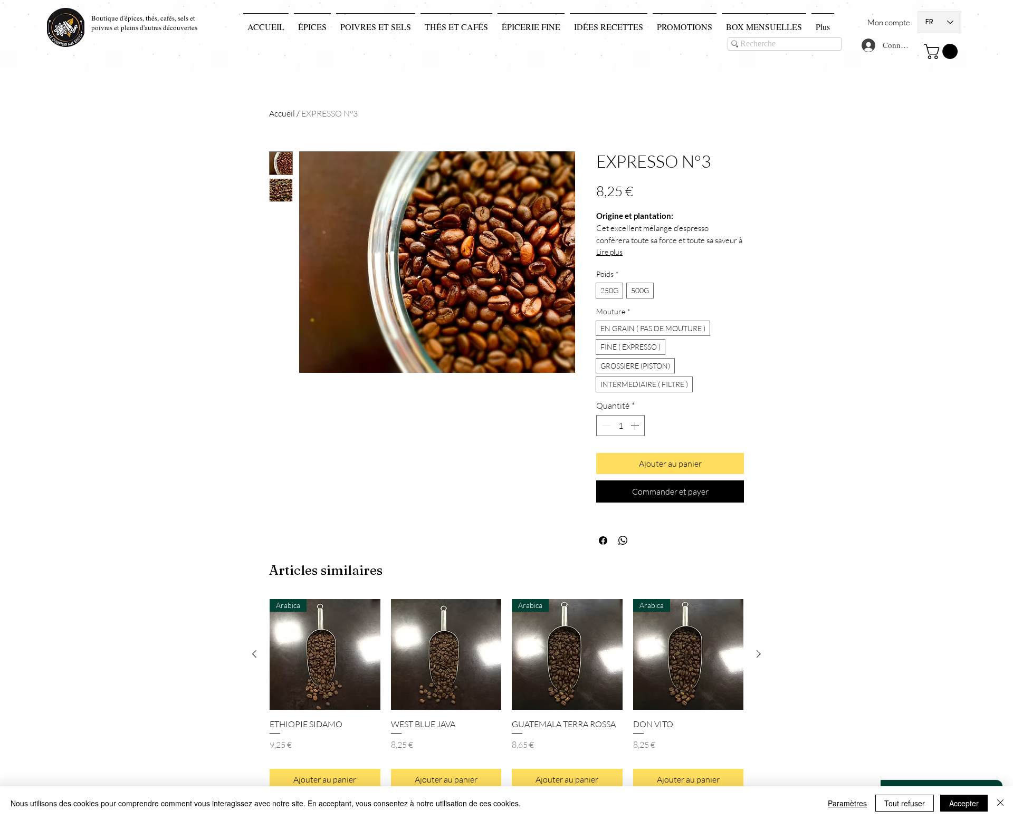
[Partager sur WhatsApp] (623, 540)
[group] (506, 694)
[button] (942, 51)
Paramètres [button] (847, 803)
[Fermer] (1000, 803)
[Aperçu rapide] (446, 654)
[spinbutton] (620, 426)
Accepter (964, 803)
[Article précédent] (254, 654)
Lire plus (609, 251)
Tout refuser (904, 803)
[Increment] (635, 426)
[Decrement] (605, 426)
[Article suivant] (758, 654)
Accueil (282, 113)
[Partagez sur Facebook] (603, 540)
